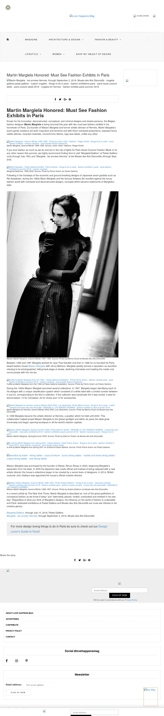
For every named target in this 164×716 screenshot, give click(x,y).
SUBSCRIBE (142, 16)
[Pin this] (70, 99)
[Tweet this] (60, 99)
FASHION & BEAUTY (106, 39)
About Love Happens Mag (19, 613)
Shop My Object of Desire (93, 54)
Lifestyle (31, 54)
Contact (10, 636)
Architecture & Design (64, 39)
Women (57, 54)
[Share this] (55, 99)
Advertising (12, 618)
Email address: (14, 684)
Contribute (12, 624)
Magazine (31, 39)
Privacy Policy (131, 599)
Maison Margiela (37, 366)
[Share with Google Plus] (65, 99)
